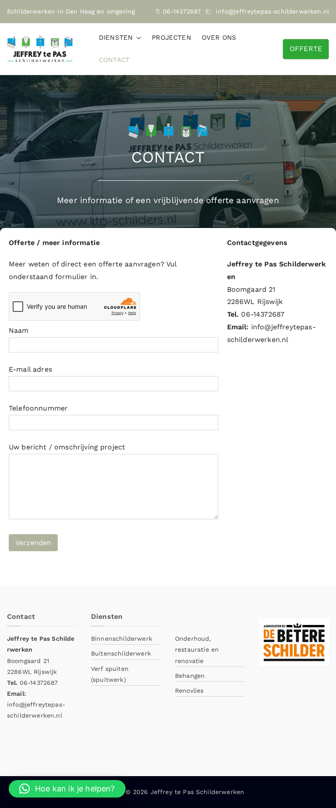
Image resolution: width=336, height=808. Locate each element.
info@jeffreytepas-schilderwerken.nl (272, 11)
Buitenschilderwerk (121, 653)
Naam (19, 330)
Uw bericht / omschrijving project (67, 447)
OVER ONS (219, 37)
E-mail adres (30, 369)
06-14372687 (182, 11)
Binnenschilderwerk (121, 638)
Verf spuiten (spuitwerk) (110, 674)
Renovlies (189, 690)
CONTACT (114, 60)
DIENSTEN (116, 37)
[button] (137, 38)
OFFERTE (306, 49)
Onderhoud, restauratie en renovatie (197, 649)
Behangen (190, 675)
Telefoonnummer (38, 408)
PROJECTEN (171, 37)
